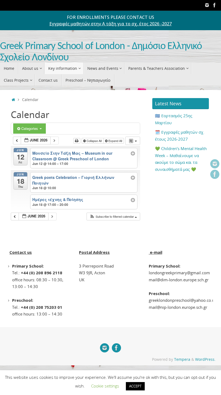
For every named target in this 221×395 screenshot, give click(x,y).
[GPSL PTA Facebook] (214, 5)
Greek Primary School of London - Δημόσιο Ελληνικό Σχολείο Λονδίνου (101, 52)
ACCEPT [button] (135, 386)
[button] (113, 216)
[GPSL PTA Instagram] (207, 5)
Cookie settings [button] (105, 386)
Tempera (182, 359)
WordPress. (205, 359)
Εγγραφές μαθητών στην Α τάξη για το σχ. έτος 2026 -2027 (110, 24)
